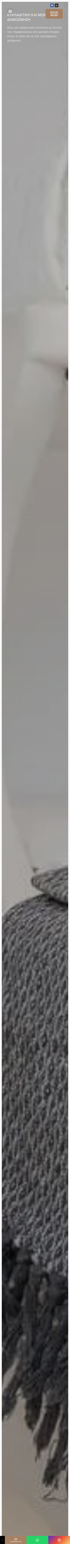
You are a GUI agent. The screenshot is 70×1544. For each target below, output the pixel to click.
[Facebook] (52, 5)
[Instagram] (56, 5)
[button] (10, 11)
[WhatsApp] (37, 1540)
